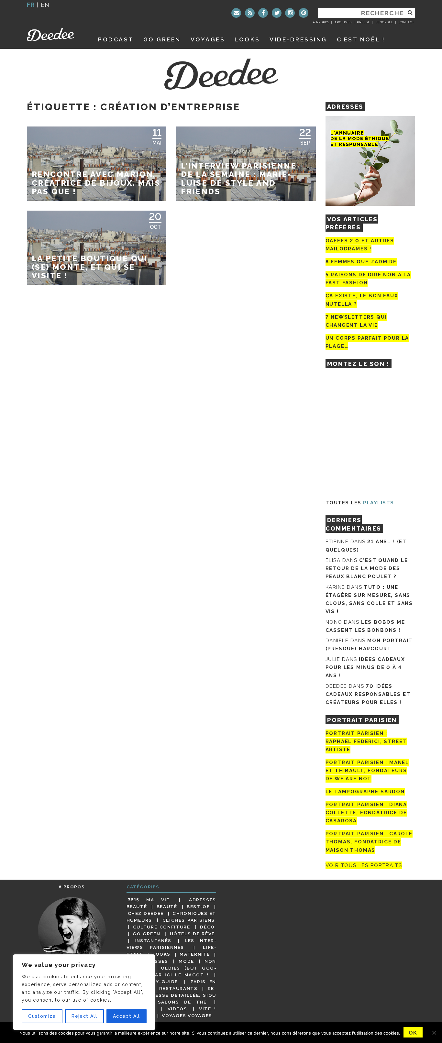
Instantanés (153, 940)
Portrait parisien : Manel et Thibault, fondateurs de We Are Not (367, 771)
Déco (207, 926)
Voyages (208, 39)
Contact (406, 22)
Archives (343, 22)
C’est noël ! (361, 39)
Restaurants (178, 988)
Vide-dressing (298, 39)
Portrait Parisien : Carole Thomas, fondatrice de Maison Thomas (369, 842)
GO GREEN (162, 39)
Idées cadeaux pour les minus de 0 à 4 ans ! (365, 667)
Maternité (195, 954)
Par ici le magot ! (180, 974)
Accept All (126, 1016)
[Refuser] (434, 1032)
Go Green (146, 933)
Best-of (198, 906)
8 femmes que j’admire (361, 262)
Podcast (116, 39)
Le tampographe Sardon (365, 792)
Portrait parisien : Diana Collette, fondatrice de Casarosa (366, 813)
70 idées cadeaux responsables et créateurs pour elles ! (368, 694)
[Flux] (250, 13)
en (45, 4)
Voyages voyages (187, 1015)
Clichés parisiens (188, 920)
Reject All (84, 1016)
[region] (84, 992)
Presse (363, 22)
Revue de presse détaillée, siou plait (171, 995)
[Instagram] (290, 13)
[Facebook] (263, 13)
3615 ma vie (149, 899)
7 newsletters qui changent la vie (356, 321)
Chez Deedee (146, 913)
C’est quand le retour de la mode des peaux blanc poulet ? (367, 568)
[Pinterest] (303, 13)
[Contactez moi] (236, 13)
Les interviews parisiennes (171, 944)
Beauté (167, 906)
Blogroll (384, 22)
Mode (186, 961)
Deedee (55, 34)
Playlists (378, 503)
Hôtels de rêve (192, 933)
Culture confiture (161, 926)
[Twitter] (277, 13)
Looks (247, 39)
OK (413, 1033)
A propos (321, 22)
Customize (42, 1016)
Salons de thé (182, 1002)
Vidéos (177, 1008)
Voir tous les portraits (364, 865)
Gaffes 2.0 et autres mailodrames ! (360, 245)
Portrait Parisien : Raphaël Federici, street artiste (366, 741)
